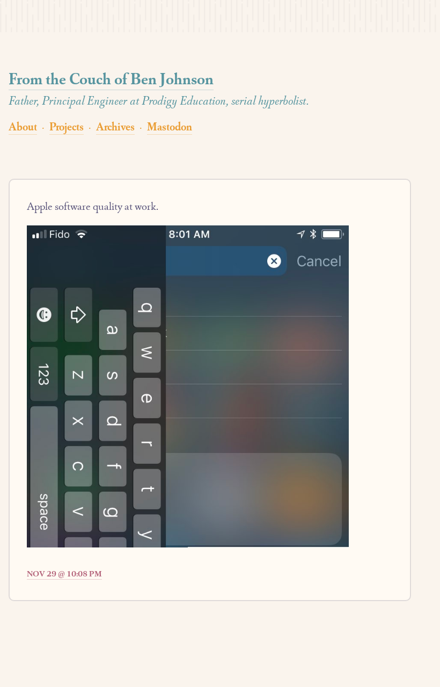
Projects (66, 126)
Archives (115, 126)
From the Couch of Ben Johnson (111, 79)
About (23, 126)
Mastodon (169, 126)
